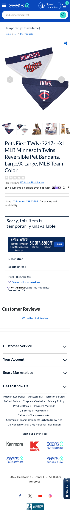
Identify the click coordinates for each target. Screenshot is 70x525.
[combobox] (35, 15)
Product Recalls (22, 405)
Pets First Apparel (20, 276)
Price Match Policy (14, 396)
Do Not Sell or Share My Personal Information (34, 424)
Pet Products (26, 33)
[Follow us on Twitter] (30, 495)
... (15, 33)
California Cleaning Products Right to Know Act (34, 419)
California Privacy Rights (34, 410)
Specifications (17, 266)
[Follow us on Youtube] (40, 495)
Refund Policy (12, 401)
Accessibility (35, 396)
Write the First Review (32, 182)
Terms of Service (55, 396)
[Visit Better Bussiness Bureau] (35, 506)
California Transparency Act (34, 415)
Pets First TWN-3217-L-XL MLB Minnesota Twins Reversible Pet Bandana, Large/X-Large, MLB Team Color (35, 156)
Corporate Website (34, 401)
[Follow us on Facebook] (20, 495)
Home (8, 33)
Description (15, 258)
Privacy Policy (56, 401)
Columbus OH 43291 (25, 201)
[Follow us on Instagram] (50, 495)
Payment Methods (44, 405)
